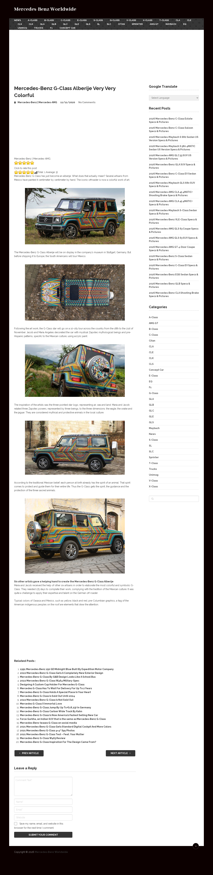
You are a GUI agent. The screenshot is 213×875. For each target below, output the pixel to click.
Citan (121, 24)
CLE (189, 20)
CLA (178, 20)
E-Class (82, 20)
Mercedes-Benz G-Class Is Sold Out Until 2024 (47, 696)
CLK (31, 24)
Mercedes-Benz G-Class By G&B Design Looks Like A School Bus (58, 677)
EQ (184, 24)
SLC (109, 24)
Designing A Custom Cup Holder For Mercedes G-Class (52, 684)
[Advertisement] (106, 55)
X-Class (147, 20)
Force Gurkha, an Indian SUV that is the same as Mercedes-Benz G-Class (63, 719)
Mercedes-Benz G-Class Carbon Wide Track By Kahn (51, 711)
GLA (42, 24)
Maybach (171, 24)
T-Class (164, 20)
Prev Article (30, 753)
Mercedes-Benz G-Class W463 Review (42, 738)
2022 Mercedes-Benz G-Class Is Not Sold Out (46, 699)
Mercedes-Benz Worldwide (45, 9)
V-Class (131, 20)
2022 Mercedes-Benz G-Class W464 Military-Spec (49, 680)
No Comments (86, 102)
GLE (77, 24)
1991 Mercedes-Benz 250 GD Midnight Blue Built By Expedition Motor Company (67, 669)
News (17, 20)
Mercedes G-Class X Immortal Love (41, 703)
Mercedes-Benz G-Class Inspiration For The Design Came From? (58, 742)
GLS (88, 24)
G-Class (114, 20)
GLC (65, 24)
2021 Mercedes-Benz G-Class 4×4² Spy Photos (47, 730)
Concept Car (67, 28)
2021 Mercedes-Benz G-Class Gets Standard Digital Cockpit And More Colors (65, 726)
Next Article (119, 753)
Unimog (22, 28)
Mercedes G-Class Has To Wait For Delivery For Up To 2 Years (56, 688)
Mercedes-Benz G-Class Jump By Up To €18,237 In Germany (55, 707)
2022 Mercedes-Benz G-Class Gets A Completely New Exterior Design (61, 673)
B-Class (49, 20)
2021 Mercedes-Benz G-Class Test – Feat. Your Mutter (52, 734)
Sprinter (137, 24)
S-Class (98, 20)
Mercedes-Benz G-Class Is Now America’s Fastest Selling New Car (59, 715)
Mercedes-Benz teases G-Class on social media (48, 723)
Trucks (38, 28)
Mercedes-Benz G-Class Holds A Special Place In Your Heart (55, 692)
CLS (20, 24)
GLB (54, 24)
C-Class (65, 20)
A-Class (32, 20)
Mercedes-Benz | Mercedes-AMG (37, 102)
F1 (51, 28)
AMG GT (154, 24)
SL (98, 24)
